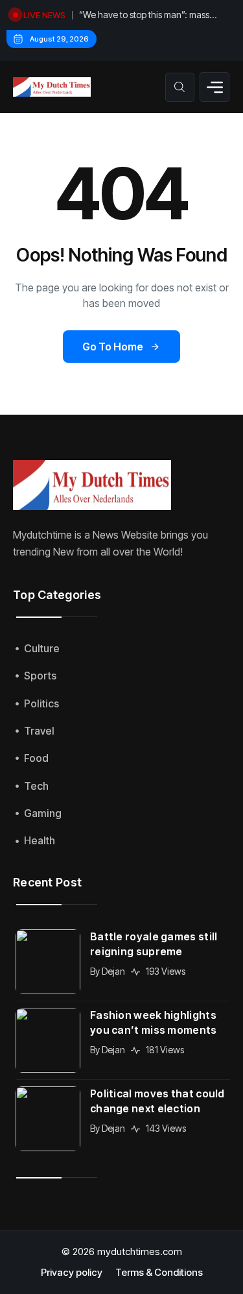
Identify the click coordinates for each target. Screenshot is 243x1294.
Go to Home (112, 346)
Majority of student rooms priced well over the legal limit (153, 20)
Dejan (113, 971)
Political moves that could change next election (157, 1101)
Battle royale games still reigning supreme (154, 944)
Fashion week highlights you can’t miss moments (153, 1022)
